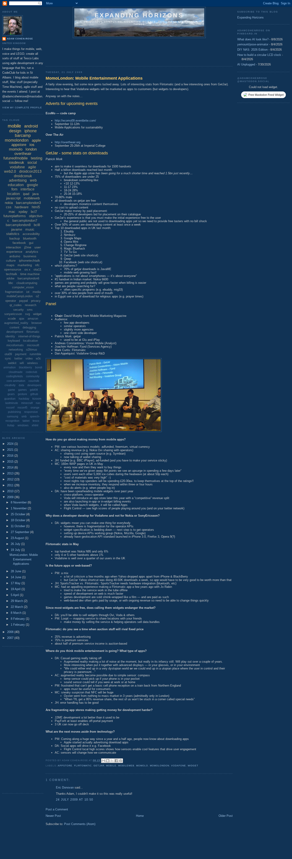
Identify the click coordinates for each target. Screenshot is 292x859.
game (11, 389)
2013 (10, 473)
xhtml (35, 425)
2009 (10, 497)
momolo (142, 765)
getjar (99, 765)
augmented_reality (16, 323)
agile (32, 167)
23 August (18, 538)
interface (27, 189)
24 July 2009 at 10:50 (74, 799)
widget (193, 765)
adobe (10, 278)
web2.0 (10, 171)
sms (30, 309)
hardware (22, 207)
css (8, 207)
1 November (19, 508)
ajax (21, 318)
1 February (18, 624)
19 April (16, 589)
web (33, 180)
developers (34, 385)
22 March (17, 607)
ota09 (8, 354)
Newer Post (53, 815)
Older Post (226, 815)
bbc (10, 283)
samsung (12, 416)
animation (9, 367)
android (31, 126)
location (13, 194)
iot (27, 292)
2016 (10, 455)
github (34, 394)
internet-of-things (29, 336)
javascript (13, 198)
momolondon (159, 765)
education (16, 185)
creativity (10, 385)
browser (36, 323)
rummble (35, 354)
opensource (12, 269)
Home (140, 815)
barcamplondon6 (28, 278)
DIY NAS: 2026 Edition (252, 49)
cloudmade (16, 372)
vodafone (178, 765)
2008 (10, 632)
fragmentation (14, 292)
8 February (18, 618)
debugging (29, 327)
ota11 (38, 269)
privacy (36, 300)
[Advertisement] (129, 50)
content (14, 327)
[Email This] (103, 760)
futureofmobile (15, 158)
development (14, 331)
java (35, 194)
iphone (30, 131)
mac (12, 211)
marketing (25, 265)
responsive (31, 412)
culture (11, 260)
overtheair (22, 153)
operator (10, 300)
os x (27, 269)
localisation (30, 340)
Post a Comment (57, 809)
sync (8, 358)
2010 (10, 491)
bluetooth (29, 238)
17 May (16, 583)
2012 (10, 479)
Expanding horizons (139, 15)
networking (16, 349)
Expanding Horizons (250, 17)
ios (31, 145)
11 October (18, 526)
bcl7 (34, 211)
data (21, 385)
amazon (33, 318)
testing (36, 158)
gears (11, 394)
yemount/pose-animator (252, 44)
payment (20, 354)
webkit (12, 363)
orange (35, 407)
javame (16, 229)
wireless (32, 363)
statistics (12, 234)
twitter (18, 358)
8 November (19, 502)
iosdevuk (16, 162)
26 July (16, 544)
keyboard (14, 340)
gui (31, 243)
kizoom (36, 398)
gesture (22, 394)
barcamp (23, 135)
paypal (23, 300)
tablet (26, 420)
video (29, 358)
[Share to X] (112, 760)
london (31, 149)
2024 (10, 443)
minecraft (27, 403)
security (18, 309)
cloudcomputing (26, 283)
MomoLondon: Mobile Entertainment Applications (94, 78)
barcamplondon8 (18, 225)
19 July (16, 550)
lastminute (11, 403)
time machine (30, 274)
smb (24, 416)
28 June (16, 571)
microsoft (33, 345)
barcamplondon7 (24, 220)
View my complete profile (22, 107)
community (32, 376)
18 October (18, 520)
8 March (16, 612)
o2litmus (31, 349)
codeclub (31, 372)
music (29, 229)
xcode (12, 318)
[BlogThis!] (107, 760)
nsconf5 (22, 407)
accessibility (31, 234)
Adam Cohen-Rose (20, 38)
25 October (18, 514)
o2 (37, 296)
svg (27, 314)
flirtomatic (83, 765)
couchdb (34, 381)
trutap (10, 425)
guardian (10, 398)
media (37, 292)
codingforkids (14, 376)
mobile (111, 765)
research (30, 305)
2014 (10, 467)
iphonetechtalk (29, 260)
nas (38, 403)
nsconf (10, 407)
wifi (22, 363)
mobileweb (126, 765)
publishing (14, 412)
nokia (9, 203)
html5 (36, 207)
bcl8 (37, 225)
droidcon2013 (30, 171)
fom (14, 189)
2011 (10, 485)
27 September (20, 532)
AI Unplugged (246, 64)
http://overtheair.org (67, 142)
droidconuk (23, 176)
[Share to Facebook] (116, 760)
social (32, 162)
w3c (38, 358)
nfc (37, 265)
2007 (10, 638)
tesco (36, 420)
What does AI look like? (253, 39)
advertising (18, 180)
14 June (16, 577)
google (32, 185)
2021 (10, 449)
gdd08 (34, 389)
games (22, 389)
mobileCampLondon (20, 296)
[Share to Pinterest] (120, 760)
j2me (27, 247)
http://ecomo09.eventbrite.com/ (75, 120)
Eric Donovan (65, 787)
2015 (10, 461)
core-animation (16, 381)
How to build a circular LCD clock (259, 55)
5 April (15, 595)
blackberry (25, 367)
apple (36, 140)
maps (10, 265)
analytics (32, 251)
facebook (19, 243)
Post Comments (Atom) (79, 824)
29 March (17, 601)
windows (23, 425)
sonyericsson (13, 314)
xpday (23, 211)
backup (14, 238)
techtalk (11, 274)
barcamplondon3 (28, 203)
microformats (15, 345)
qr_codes (16, 305)
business (29, 256)
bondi (38, 367)
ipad (26, 194)
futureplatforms (14, 216)
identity (10, 336)
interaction (13, 247)
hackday (24, 398)
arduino (14, 256)
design (15, 131)
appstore (65, 765)
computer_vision (23, 287)
